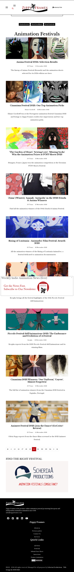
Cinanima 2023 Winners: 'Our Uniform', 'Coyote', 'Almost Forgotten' (37, 380)
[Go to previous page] (11, 449)
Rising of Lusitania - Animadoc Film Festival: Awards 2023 (37, 242)
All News (37, 546)
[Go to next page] (53, 449)
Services (37, 537)
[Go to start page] (8, 449)
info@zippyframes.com (14, 512)
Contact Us (37, 534)
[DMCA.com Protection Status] (37, 560)
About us (37, 528)
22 (42, 449)
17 (22, 449)
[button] (12, 8)
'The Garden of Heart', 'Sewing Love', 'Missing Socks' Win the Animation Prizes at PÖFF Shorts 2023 (37, 153)
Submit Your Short (37, 551)
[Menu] (7, 7)
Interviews (37, 554)
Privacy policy (37, 531)
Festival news (24, 24)
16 (18, 449)
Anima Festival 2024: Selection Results (37, 62)
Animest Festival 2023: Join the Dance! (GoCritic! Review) (37, 427)
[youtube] (26, 517)
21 (38, 449)
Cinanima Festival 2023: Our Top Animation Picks (37, 105)
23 (46, 449)
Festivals (37, 548)
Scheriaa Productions (55, 567)
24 (50, 449)
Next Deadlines (37, 24)
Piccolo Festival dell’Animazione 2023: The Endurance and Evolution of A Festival (37, 334)
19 (30, 449)
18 (26, 449)
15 (15, 449)
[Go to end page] (57, 449)
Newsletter (58, 7)
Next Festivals (49, 24)
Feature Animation (37, 557)
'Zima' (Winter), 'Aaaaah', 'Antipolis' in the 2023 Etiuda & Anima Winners (37, 199)
